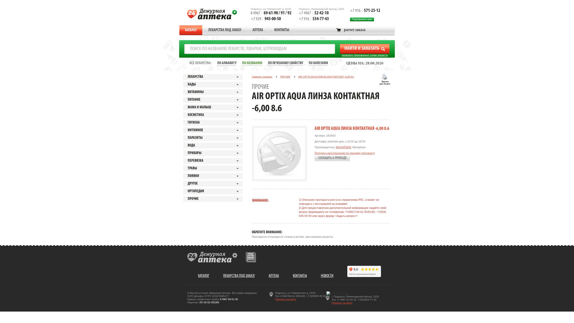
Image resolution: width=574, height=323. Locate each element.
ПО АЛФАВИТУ (227, 63)
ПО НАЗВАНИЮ (252, 63)
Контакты (281, 30)
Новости (327, 276)
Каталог (191, 30)
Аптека (257, 30)
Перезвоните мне (362, 19)
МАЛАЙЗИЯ (343, 147)
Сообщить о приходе (332, 158)
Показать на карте (285, 299)
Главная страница (262, 76)
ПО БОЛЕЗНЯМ (318, 63)
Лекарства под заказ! (224, 30)
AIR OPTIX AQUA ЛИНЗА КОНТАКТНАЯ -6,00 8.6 (326, 76)
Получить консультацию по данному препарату (345, 153)
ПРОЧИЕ (285, 76)
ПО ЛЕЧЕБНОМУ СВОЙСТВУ (285, 63)
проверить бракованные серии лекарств (365, 55)
